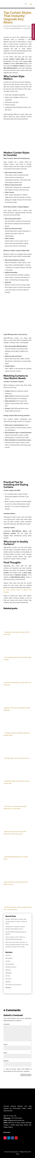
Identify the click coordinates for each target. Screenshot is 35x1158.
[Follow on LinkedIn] (8, 1137)
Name (18, 1044)
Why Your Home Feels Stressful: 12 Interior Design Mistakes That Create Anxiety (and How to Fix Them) (16, 944)
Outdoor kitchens (10, 967)
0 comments (27, 28)
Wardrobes (8, 958)
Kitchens (8, 955)
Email (18, 1053)
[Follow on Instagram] (5, 1137)
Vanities (7, 961)
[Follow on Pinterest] (16, 1137)
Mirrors (7, 976)
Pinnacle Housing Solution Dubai (15, 26)
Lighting (7, 982)
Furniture (8, 979)
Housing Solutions (16, 28)
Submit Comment (26, 1075)
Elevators (8, 987)
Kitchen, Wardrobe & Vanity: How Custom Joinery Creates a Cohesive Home (16, 921)
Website (6, 1061)
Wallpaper (8, 973)
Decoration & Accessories (13, 984)
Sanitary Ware (9, 964)
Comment (18, 1024)
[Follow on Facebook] (12, 1137)
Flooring (7, 970)
